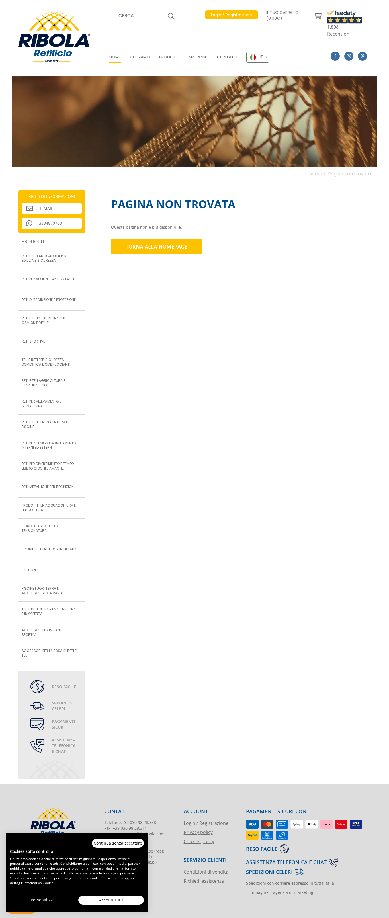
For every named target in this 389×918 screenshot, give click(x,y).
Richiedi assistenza (204, 881)
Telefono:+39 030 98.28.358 (130, 822)
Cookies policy (199, 841)
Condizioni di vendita (206, 872)
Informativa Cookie (39, 882)
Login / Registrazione (206, 823)
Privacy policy (198, 832)
